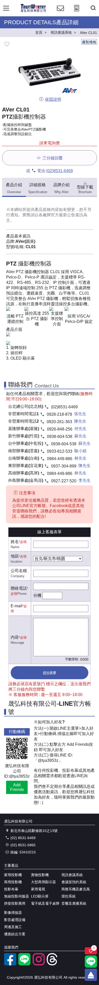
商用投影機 (13, 882)
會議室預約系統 (73, 882)
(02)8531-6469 (59, 171)
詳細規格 (37, 188)
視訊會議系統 (72, 875)
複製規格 (89, 42)
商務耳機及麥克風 (75, 889)
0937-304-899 (63, 466)
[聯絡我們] (60, 13)
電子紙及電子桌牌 (45, 903)
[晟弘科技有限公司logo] (33, 11)
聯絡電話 (19, 588)
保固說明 (53, 99)
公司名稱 (19, 571)
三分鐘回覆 (52, 158)
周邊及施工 (13, 927)
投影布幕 (11, 889)
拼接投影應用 (14, 903)
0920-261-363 (59, 422)
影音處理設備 (14, 920)
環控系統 (68, 896)
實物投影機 (40, 875)
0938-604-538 (59, 436)
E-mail (16, 606)
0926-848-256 (59, 429)
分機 (37, 595)
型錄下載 (85, 189)
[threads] (53, 964)
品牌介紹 (61, 188)
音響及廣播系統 (73, 903)
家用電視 (38, 889)
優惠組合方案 (14, 934)
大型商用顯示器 (43, 882)
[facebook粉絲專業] (10, 964)
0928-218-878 (59, 414)
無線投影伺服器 (16, 896)
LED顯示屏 (39, 896)
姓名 (15, 541)
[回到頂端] (91, 975)
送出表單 (49, 673)
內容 (15, 637)
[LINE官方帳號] (24, 964)
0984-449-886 (59, 459)
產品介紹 (14, 188)
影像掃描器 (13, 913)
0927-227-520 (63, 481)
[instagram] (38, 964)
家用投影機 (13, 875)
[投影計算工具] (77, 13)
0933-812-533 (59, 451)
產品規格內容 (47, 209)
